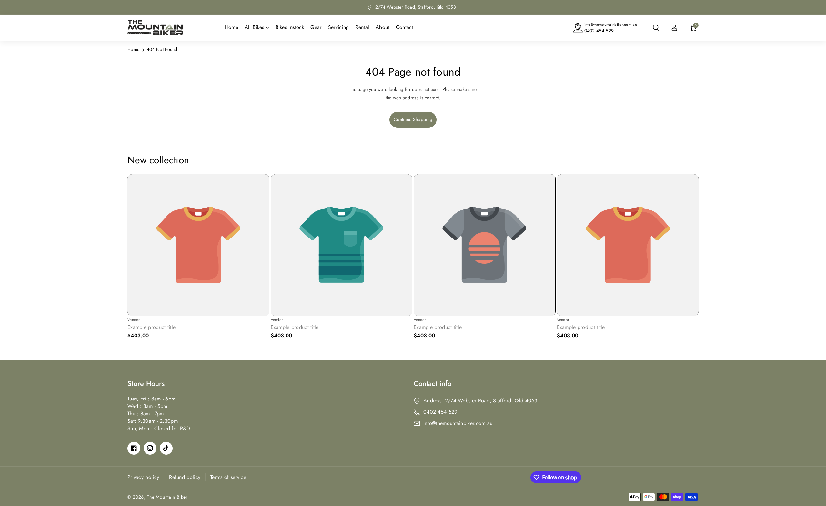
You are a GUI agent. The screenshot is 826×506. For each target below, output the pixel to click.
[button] (656, 27)
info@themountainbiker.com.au (610, 24)
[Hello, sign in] (674, 28)
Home (133, 49)
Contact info (432, 383)
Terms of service (228, 477)
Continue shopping (413, 119)
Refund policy (184, 477)
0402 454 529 (599, 30)
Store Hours (146, 383)
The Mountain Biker (167, 497)
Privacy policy (143, 477)
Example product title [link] (151, 327)
